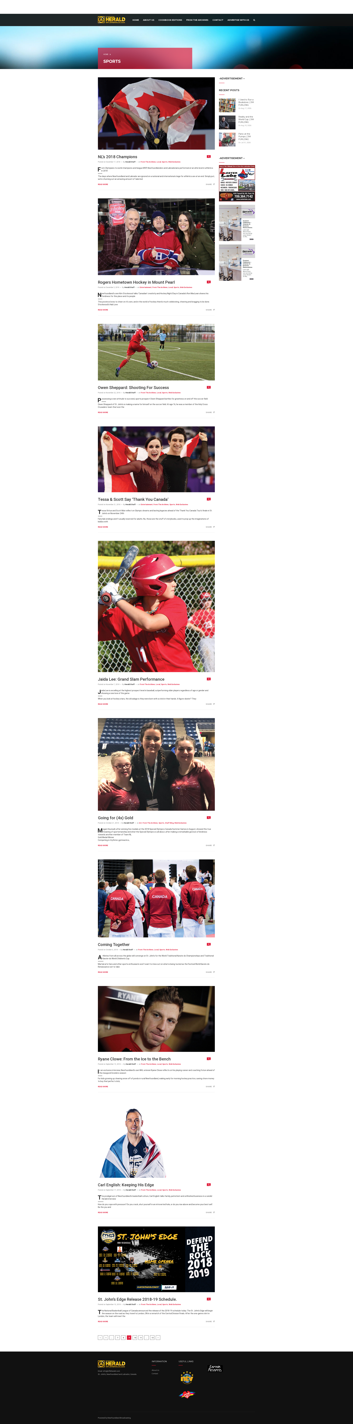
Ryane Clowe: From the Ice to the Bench (134, 1059)
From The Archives (148, 162)
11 (141, 1338)
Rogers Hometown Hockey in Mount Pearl (136, 282)
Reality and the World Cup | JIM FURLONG (246, 119)
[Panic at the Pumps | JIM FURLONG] (227, 139)
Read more (103, 184)
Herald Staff (130, 162)
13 (152, 1338)
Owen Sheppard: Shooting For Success (133, 387)
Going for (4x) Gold (115, 817)
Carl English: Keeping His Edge (126, 1184)
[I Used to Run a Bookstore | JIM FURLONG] (227, 105)
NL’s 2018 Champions (117, 156)
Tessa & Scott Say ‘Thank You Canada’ (133, 499)
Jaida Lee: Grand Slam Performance (131, 679)
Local (159, 162)
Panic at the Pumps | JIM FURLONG (244, 137)
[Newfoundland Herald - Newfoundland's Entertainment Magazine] (113, 19)
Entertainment (146, 287)
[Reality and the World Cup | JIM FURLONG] (227, 122)
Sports (165, 162)
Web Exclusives (174, 162)
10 (135, 1338)
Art (140, 823)
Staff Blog (169, 823)
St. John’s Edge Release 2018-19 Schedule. (137, 1299)
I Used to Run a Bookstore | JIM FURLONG (246, 102)
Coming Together (114, 944)
